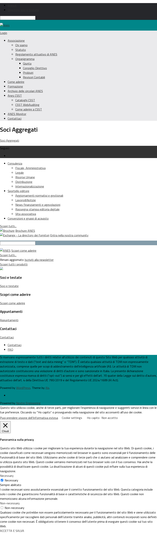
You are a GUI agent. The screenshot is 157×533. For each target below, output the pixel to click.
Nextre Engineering (28, 403)
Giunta (27, 63)
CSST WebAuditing (27, 104)
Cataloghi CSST (25, 100)
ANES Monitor (17, 114)
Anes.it (12, 5)
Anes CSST (15, 95)
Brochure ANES (25, 230)
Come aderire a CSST (28, 109)
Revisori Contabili (34, 77)
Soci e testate (9, 286)
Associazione (16, 40)
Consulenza (15, 163)
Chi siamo (21, 45)
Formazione (15, 86)
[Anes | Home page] (5, 25)
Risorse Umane (25, 177)
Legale (19, 172)
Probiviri (28, 72)
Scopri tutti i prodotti (14, 264)
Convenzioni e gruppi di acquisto (28, 218)
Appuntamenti (9, 320)
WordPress (23, 387)
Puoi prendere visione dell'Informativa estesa (29, 417)
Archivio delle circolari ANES (25, 91)
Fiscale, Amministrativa (30, 168)
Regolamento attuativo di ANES (36, 54)
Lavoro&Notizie (25, 200)
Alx (47, 387)
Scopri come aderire (23, 250)
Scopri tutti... (8, 226)
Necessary (11, 480)
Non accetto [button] (109, 417)
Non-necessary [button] (10, 503)
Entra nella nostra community (69, 235)
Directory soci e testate (23, 10)
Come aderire (16, 82)
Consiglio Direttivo (35, 68)
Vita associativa (25, 214)
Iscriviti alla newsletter (39, 259)
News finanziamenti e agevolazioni (37, 204)
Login (3, 33)
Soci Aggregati (9, 140)
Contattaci (14, 118)
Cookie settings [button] (72, 417)
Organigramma (24, 59)
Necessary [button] (7, 475)
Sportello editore (18, 191)
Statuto (20, 49)
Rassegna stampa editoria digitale (37, 209)
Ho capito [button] (93, 417)
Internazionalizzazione (29, 186)
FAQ (10, 349)
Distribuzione (23, 181)
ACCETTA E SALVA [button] (12, 530)
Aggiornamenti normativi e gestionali (39, 195)
